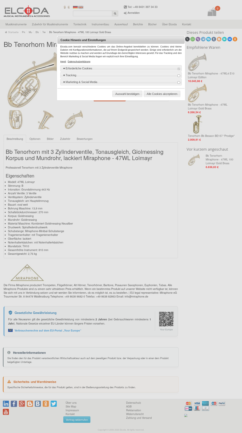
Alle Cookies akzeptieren (162, 93)
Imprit (63, 61)
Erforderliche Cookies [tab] (79, 68)
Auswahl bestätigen (127, 93)
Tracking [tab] (71, 75)
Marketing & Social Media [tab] (81, 82)
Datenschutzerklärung (79, 61)
